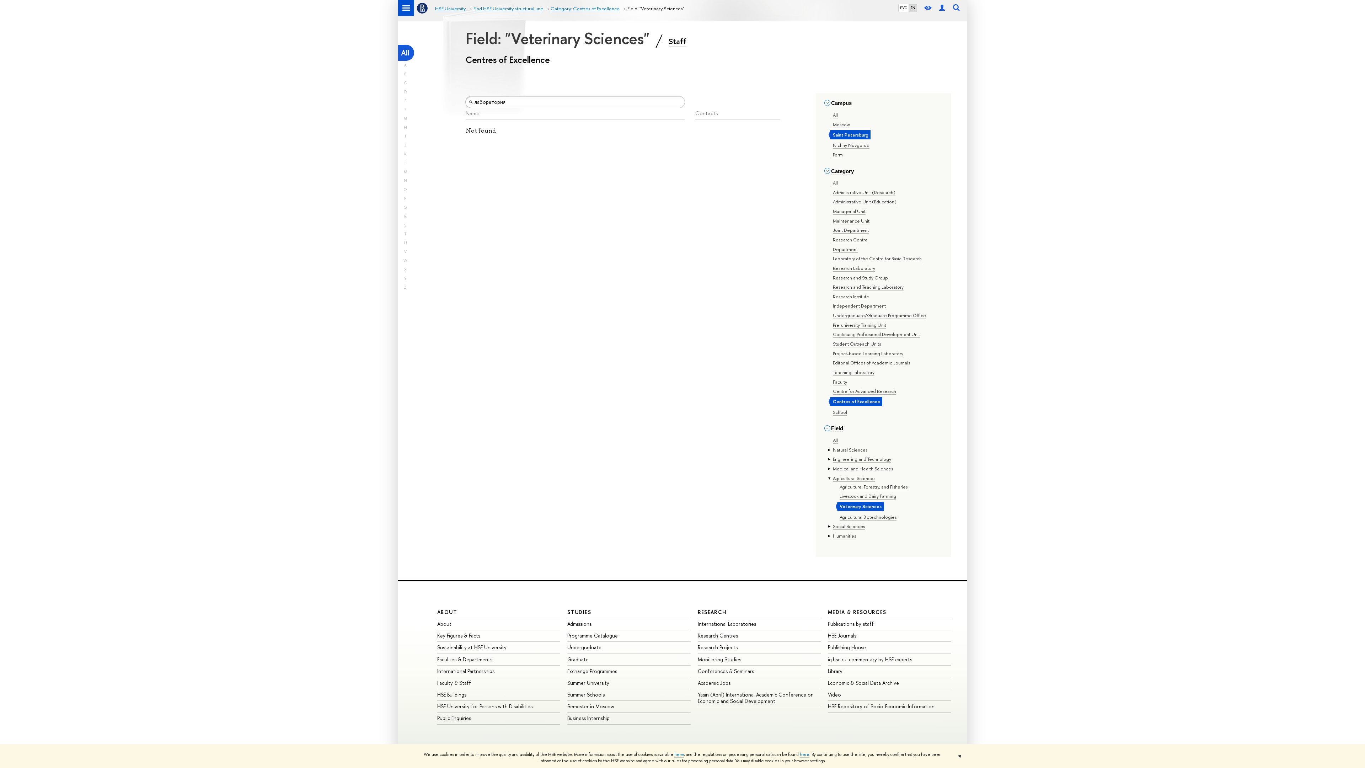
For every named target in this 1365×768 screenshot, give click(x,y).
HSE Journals (842, 635)
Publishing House (847, 647)
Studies (579, 612)
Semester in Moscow (590, 706)
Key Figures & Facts (458, 635)
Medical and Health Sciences (863, 468)
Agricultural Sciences (854, 478)
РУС (903, 7)
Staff (677, 41)
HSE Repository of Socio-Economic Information (881, 706)
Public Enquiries (454, 718)
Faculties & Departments (464, 659)
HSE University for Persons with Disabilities (484, 706)
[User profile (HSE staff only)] (942, 8)
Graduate (578, 659)
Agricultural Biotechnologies (868, 517)
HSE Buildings (451, 694)
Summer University (588, 682)
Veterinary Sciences (861, 506)
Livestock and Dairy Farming (868, 496)
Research (712, 612)
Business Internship (588, 718)
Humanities (844, 536)
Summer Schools (586, 694)
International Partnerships (465, 671)
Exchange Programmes (592, 671)
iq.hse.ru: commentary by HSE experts (870, 659)
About (447, 612)
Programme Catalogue (592, 635)
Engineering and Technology (862, 459)
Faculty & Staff (454, 682)
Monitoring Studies (719, 659)
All (405, 53)
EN (913, 7)
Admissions (579, 623)
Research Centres (718, 635)
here (679, 754)
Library (835, 671)
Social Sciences (849, 526)
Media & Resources (857, 612)
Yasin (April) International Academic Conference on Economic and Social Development (756, 697)
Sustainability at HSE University (472, 647)
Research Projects (718, 647)
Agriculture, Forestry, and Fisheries (874, 487)
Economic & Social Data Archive (863, 682)
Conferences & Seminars (726, 671)
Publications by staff (851, 623)
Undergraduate (584, 647)
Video (834, 694)
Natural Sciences (850, 450)
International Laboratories (727, 623)
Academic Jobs (714, 682)
